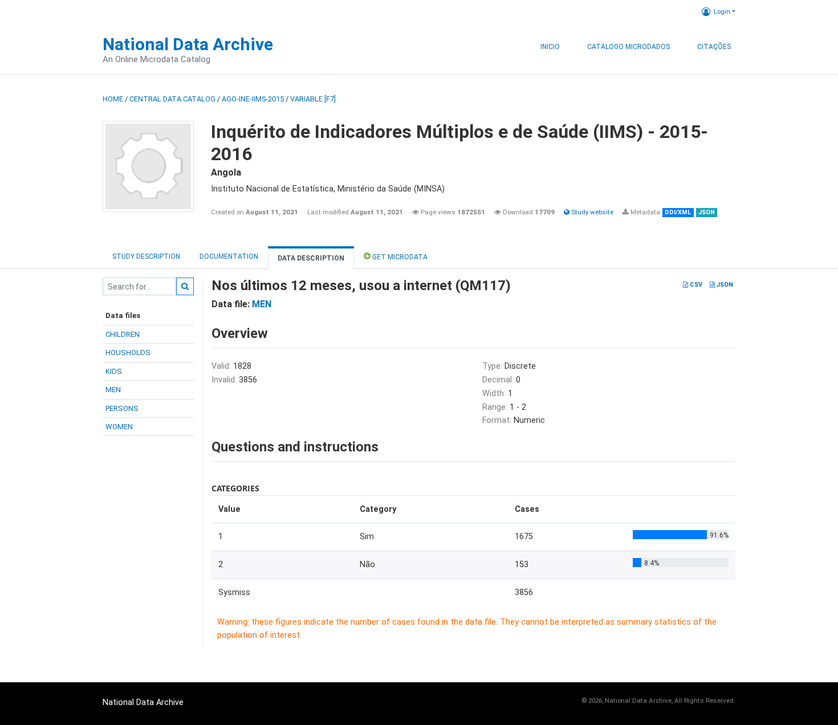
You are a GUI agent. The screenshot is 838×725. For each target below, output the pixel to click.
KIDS (113, 371)
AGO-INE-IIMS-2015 (253, 99)
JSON (724, 284)
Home (113, 99)
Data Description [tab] (311, 258)
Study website (591, 212)
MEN (113, 389)
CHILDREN (122, 334)
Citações (714, 47)
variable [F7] (313, 99)
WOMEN (119, 426)
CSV (695, 284)
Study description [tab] (146, 256)
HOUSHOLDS (127, 352)
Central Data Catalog (172, 99)
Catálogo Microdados (628, 47)
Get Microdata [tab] (399, 257)
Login (722, 11)
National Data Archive (188, 44)
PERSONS (122, 408)
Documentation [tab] (229, 256)
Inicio (550, 47)
